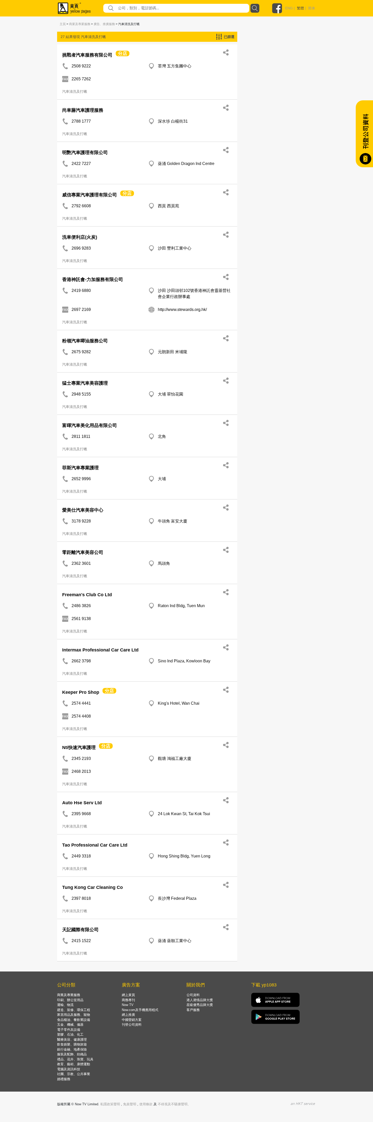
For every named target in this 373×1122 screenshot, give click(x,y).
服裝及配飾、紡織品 (72, 1054)
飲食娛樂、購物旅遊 (72, 1044)
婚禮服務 (63, 1079)
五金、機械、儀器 (70, 1024)
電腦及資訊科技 (68, 1069)
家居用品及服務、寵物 (73, 1015)
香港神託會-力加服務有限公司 (92, 279)
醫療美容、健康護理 (72, 1039)
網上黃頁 (128, 995)
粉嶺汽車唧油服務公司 (85, 340)
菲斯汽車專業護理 (80, 467)
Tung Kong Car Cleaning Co (92, 887)
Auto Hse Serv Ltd (82, 802)
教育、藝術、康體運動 (73, 1064)
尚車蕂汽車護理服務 (82, 110)
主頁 (63, 24)
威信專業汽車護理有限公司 (89, 194)
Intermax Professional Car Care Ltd (100, 649)
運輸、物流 (65, 1005)
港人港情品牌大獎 (200, 1000)
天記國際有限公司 (80, 929)
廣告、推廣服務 (104, 24)
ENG (289, 8)
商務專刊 (128, 1000)
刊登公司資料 (132, 1024)
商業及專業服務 (79, 24)
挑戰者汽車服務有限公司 (87, 55)
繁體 (300, 8)
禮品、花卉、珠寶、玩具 (75, 1059)
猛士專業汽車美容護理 (85, 383)
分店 (122, 53)
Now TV (127, 1005)
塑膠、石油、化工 (70, 1034)
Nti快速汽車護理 (79, 747)
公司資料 (193, 995)
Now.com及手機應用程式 (140, 1010)
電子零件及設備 (68, 1030)
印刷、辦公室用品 (70, 1000)
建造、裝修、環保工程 (73, 1010)
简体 (311, 8)
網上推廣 (128, 1015)
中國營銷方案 (132, 1020)
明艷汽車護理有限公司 (85, 152)
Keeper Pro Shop (80, 692)
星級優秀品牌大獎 (200, 1005)
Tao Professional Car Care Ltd (94, 845)
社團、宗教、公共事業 (73, 1074)
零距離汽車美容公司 (82, 552)
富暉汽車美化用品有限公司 (89, 425)
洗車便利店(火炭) (79, 237)
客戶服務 (193, 1010)
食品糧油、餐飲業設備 (73, 1020)
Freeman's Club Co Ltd (87, 594)
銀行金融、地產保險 (72, 1049)
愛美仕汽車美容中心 (82, 510)
